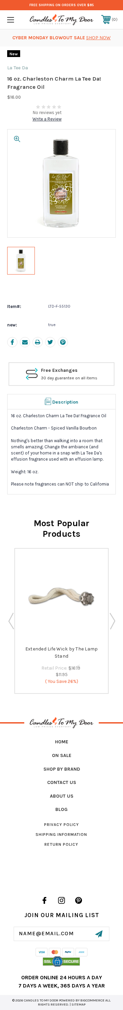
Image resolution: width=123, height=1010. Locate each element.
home (61, 742)
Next (112, 620)
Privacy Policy (61, 824)
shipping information (61, 834)
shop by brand (61, 769)
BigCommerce (92, 1000)
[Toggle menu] (18, 19)
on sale (61, 755)
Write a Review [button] (47, 119)
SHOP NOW (98, 38)
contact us (61, 782)
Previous (11, 620)
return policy (61, 844)
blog (61, 809)
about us (61, 796)
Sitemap (78, 1004)
